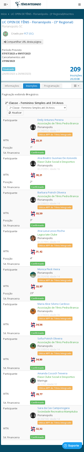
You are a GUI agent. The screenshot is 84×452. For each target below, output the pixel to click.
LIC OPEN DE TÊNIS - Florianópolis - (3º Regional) (37, 22)
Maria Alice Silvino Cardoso (54, 304)
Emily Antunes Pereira (50, 120)
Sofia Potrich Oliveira (50, 338)
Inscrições (31, 86)
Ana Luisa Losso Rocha (51, 231)
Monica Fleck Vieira (49, 269)
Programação (51, 86)
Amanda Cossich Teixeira (52, 373)
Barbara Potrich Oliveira (52, 192)
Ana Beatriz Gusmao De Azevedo (57, 158)
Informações (12, 86)
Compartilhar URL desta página (23, 41)
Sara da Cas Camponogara (54, 408)
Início (4, 14)
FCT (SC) (28, 33)
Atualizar (16, 112)
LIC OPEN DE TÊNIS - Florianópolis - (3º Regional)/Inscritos (42, 14)
